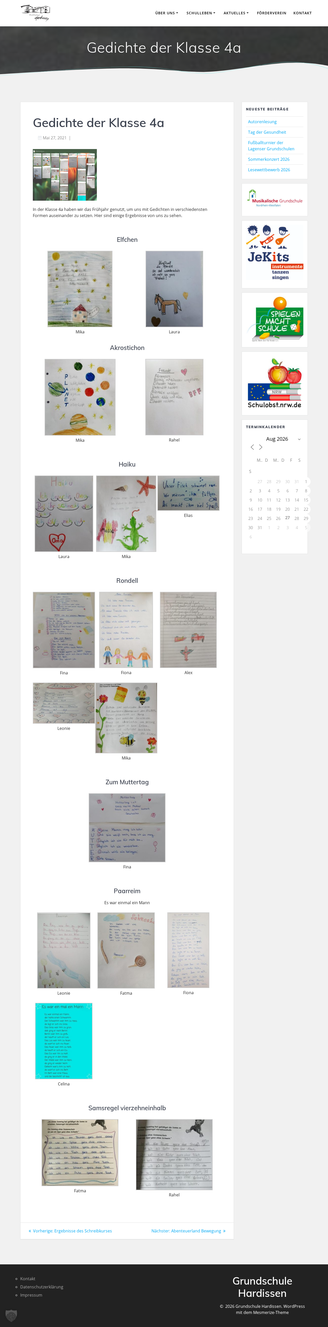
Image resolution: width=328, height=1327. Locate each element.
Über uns (165, 12)
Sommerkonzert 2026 (269, 159)
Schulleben (199, 12)
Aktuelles (234, 12)
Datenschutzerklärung (41, 1287)
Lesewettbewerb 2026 (269, 170)
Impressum (31, 1295)
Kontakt (302, 12)
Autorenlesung (262, 121)
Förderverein (271, 12)
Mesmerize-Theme (271, 1312)
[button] (11, 1316)
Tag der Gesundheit (267, 132)
